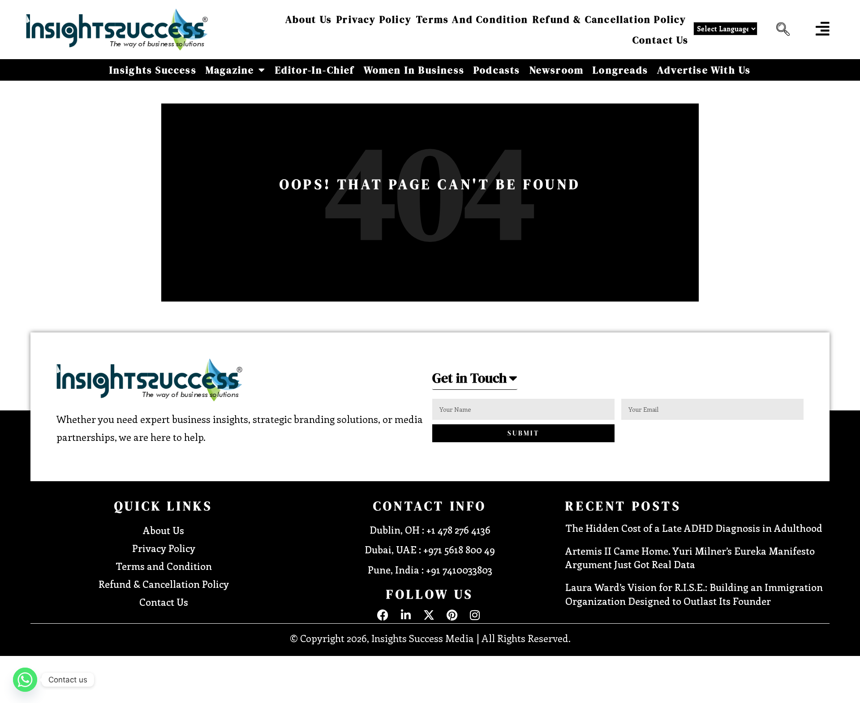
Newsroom (556, 70)
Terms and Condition (472, 19)
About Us (308, 19)
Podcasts (496, 70)
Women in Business (414, 70)
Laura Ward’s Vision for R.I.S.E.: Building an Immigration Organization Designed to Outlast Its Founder (694, 594)
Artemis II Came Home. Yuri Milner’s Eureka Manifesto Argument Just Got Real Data (690, 557)
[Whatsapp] (25, 680)
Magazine (230, 70)
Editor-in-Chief (315, 70)
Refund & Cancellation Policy (610, 19)
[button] (781, 30)
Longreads (620, 70)
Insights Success (153, 70)
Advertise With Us (704, 70)
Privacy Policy (374, 19)
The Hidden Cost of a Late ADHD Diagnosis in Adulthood (693, 528)
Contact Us (660, 40)
